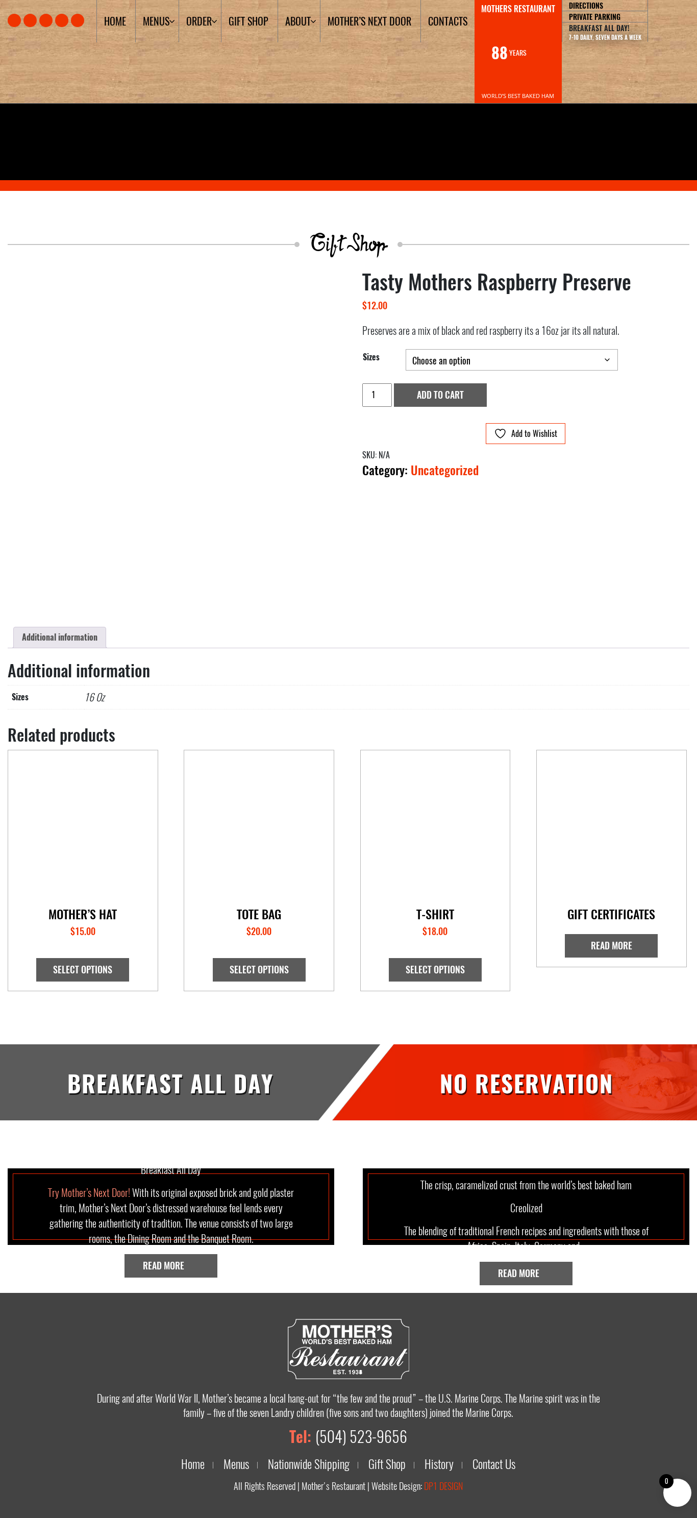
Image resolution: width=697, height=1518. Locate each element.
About (298, 21)
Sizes (371, 357)
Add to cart (440, 395)
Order (199, 21)
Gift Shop (248, 21)
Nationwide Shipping (309, 1464)
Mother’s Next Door (369, 21)
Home (115, 21)
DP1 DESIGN (443, 1486)
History (439, 1464)
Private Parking (594, 16)
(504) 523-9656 (361, 1437)
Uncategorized (445, 470)
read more (164, 1265)
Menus (156, 21)
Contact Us (493, 1464)
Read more (611, 945)
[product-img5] (171, 441)
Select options (82, 969)
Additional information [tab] (59, 637)
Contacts (447, 21)
